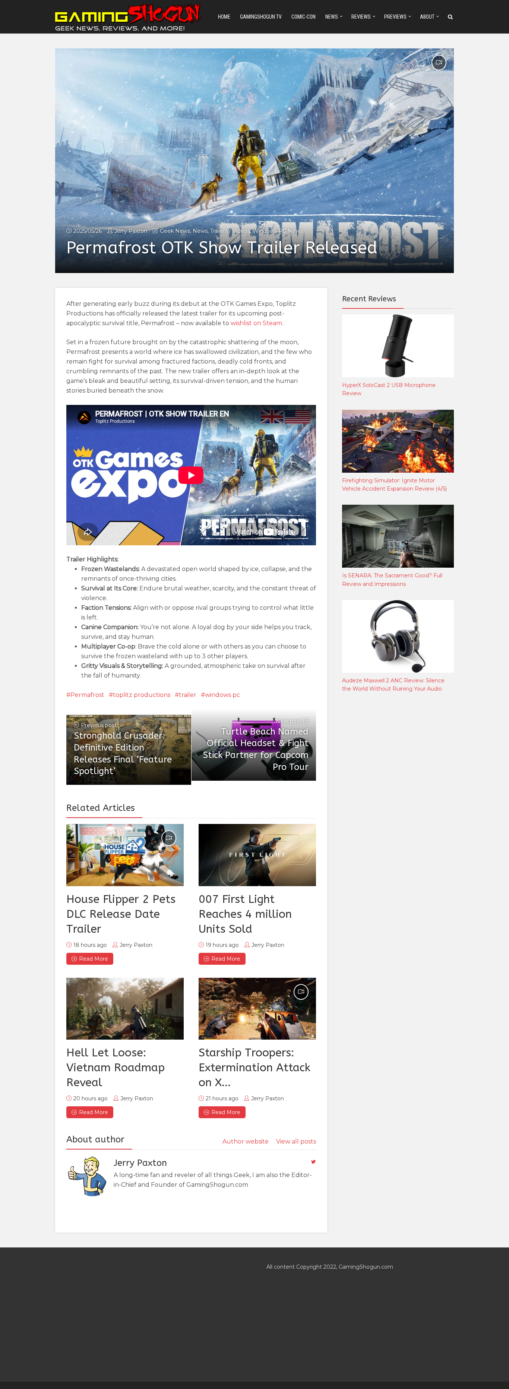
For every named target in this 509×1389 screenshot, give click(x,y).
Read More (93, 958)
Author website (245, 1141)
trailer (187, 694)
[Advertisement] (398, 822)
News (331, 17)
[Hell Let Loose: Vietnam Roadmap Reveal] (125, 1009)
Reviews (361, 17)
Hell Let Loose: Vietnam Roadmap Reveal (115, 1067)
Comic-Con (303, 17)
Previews (395, 17)
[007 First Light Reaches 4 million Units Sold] (257, 855)
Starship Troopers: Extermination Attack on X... (254, 1067)
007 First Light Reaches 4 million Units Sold (245, 914)
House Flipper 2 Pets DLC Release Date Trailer (121, 914)
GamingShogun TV (261, 17)
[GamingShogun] (129, 16)
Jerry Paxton (130, 231)
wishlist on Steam (256, 323)
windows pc (222, 694)
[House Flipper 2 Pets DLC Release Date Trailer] (125, 855)
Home (224, 17)
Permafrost (87, 694)
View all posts (296, 1141)
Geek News (175, 231)
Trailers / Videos (230, 231)
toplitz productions (141, 694)
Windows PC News (278, 231)
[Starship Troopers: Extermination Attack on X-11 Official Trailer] (257, 1009)
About (427, 17)
